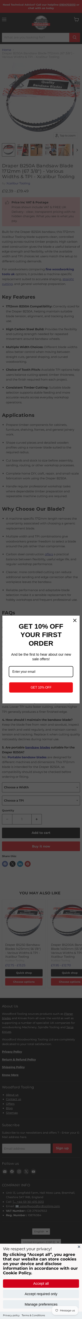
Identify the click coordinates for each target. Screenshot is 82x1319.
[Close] (79, 1247)
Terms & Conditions (33, 1315)
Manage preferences (41, 1304)
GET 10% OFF (41, 687)
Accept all (41, 1284)
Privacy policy (11, 1315)
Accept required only (41, 1294)
